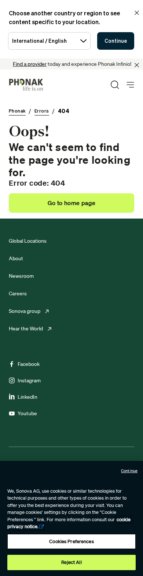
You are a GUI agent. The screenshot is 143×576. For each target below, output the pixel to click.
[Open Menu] (130, 85)
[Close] (136, 65)
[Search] (114, 84)
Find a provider (30, 64)
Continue (115, 40)
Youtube (27, 413)
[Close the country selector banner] (136, 13)
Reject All (71, 562)
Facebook (29, 364)
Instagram (29, 380)
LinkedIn (27, 397)
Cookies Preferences (71, 541)
